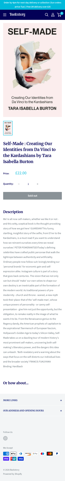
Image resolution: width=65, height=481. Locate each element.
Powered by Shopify (12, 474)
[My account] (52, 15)
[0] (59, 15)
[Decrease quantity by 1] (18, 184)
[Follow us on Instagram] (5, 438)
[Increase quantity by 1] (37, 184)
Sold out (32, 196)
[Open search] (46, 15)
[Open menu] (4, 15)
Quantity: (8, 184)
